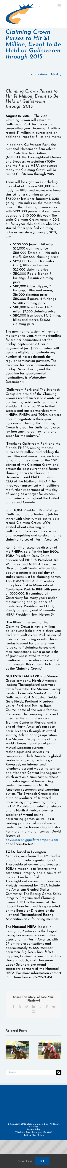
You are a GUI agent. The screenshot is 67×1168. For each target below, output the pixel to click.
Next (54, 74)
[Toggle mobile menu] (59, 6)
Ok (42, 1161)
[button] (8, 1050)
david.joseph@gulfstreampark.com (32, 840)
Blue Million (38, 1135)
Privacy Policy (33, 1130)
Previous (40, 74)
